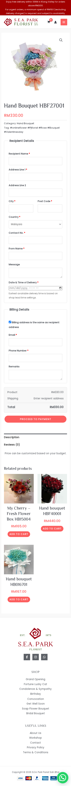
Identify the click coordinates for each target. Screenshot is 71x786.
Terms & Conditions (35, 752)
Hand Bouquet (25, 123)
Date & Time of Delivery (23, 282)
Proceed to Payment (35, 419)
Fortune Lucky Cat (35, 684)
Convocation (35, 699)
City (12, 201)
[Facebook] (27, 657)
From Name (16, 248)
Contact (35, 743)
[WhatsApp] (44, 657)
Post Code (45, 201)
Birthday (35, 694)
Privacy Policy (35, 747)
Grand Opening (35, 679)
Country (14, 217)
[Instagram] (35, 657)
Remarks (14, 366)
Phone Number (18, 350)
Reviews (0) (12, 444)
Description (11, 437)
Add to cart (18, 534)
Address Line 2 (17, 185)
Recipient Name (19, 153)
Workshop (35, 738)
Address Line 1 (18, 169)
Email (13, 334)
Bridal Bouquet (35, 713)
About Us (35, 733)
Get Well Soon (36, 704)
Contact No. (17, 232)
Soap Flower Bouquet (35, 708)
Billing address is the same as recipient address (34, 325)
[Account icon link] (55, 22)
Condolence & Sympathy (35, 689)
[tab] (35, 437)
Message (14, 264)
